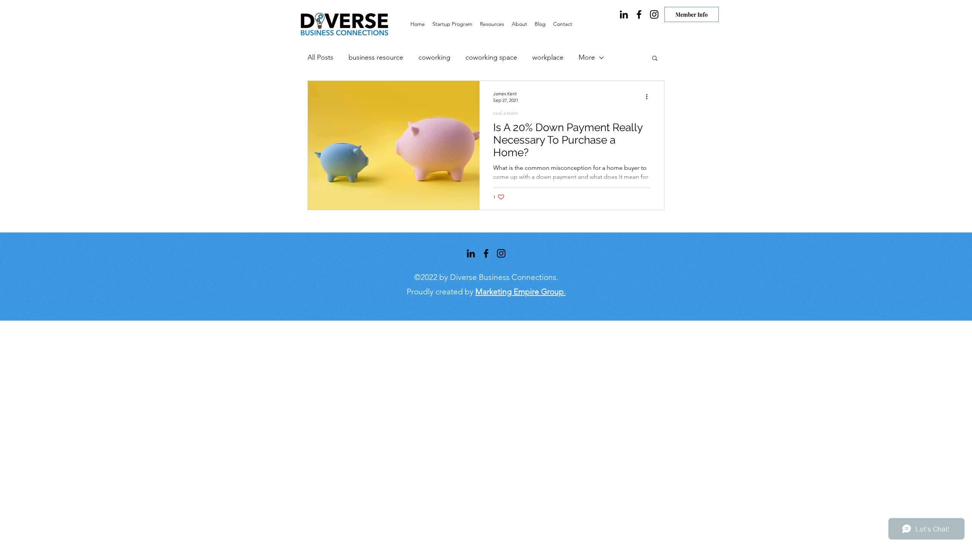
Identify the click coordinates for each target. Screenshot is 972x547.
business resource (376, 57)
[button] (654, 59)
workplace (547, 57)
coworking (434, 57)
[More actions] (649, 96)
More (587, 57)
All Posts (320, 57)
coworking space (491, 57)
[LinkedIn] (624, 14)
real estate (505, 113)
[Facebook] (639, 14)
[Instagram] (654, 14)
